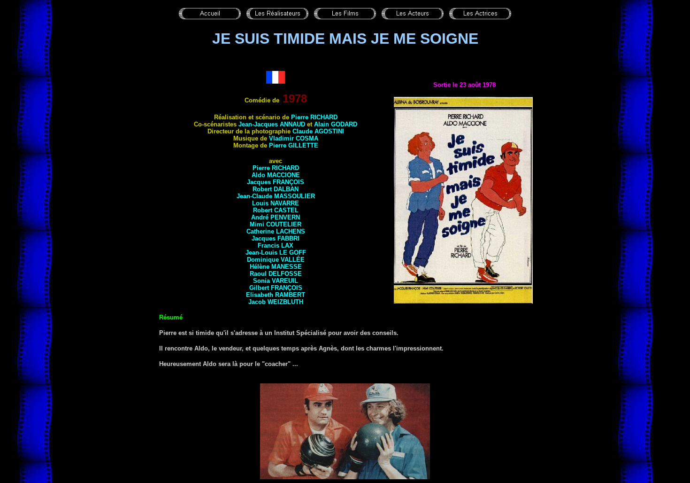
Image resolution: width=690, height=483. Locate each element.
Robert (276, 189)
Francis (275, 245)
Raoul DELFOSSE (276, 273)
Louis (275, 203)
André (275, 217)
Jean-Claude (276, 196)
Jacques (275, 182)
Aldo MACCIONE (276, 175)
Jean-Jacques (271, 124)
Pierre (293, 145)
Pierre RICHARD (314, 117)
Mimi (275, 224)
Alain (335, 124)
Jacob (275, 301)
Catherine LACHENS (275, 231)
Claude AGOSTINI (318, 131)
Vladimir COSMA (293, 138)
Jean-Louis (275, 252)
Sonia (275, 280)
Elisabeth (275, 294)
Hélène (276, 266)
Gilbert (275, 287)
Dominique (276, 259)
